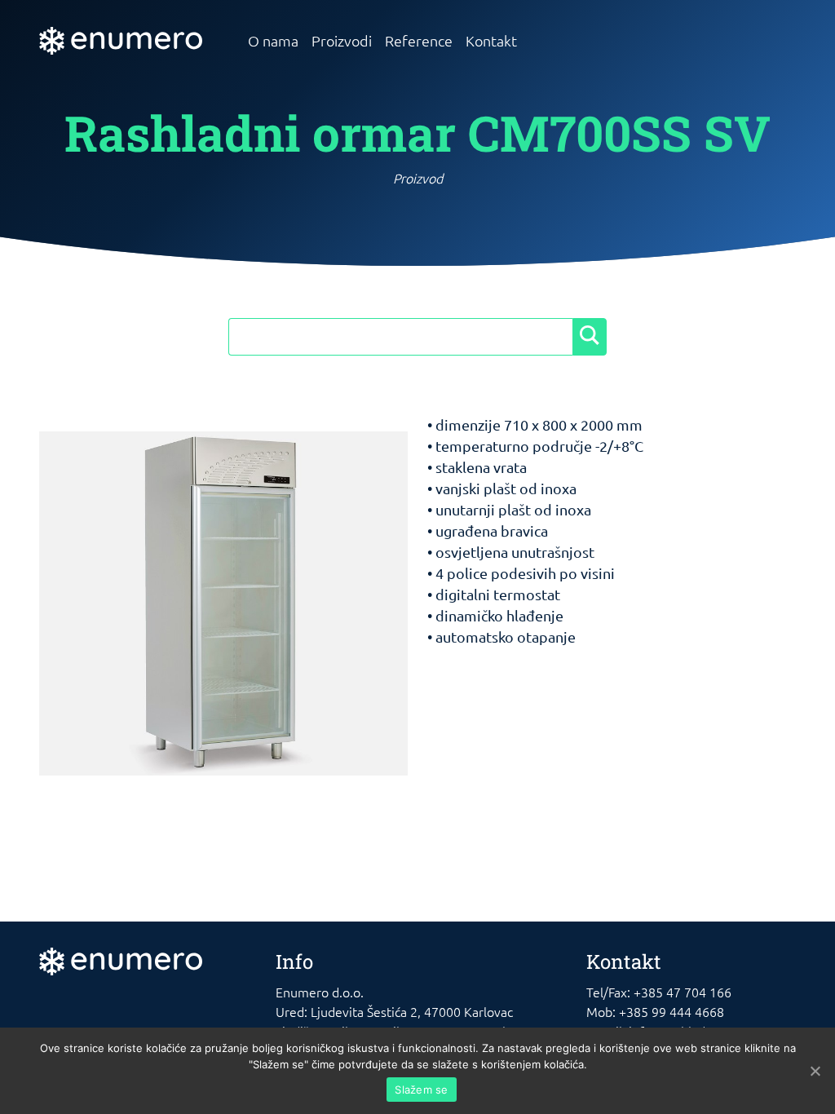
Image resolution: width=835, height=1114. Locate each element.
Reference (419, 40)
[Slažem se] (814, 1071)
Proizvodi (341, 40)
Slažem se (421, 1089)
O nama (273, 40)
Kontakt (491, 40)
